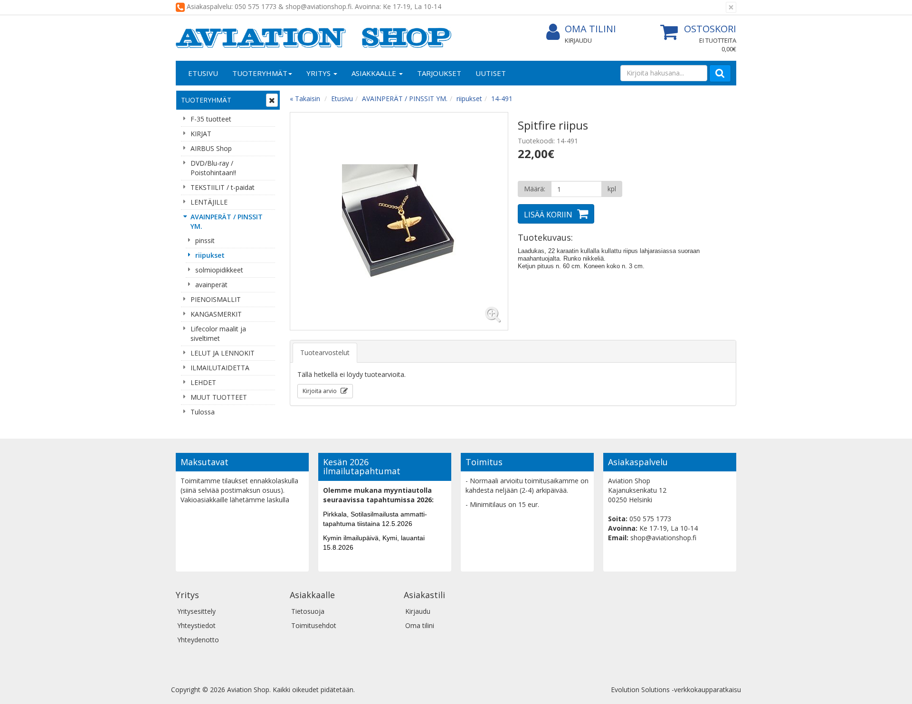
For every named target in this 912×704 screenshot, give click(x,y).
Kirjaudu (578, 40)
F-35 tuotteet (210, 118)
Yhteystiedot (196, 625)
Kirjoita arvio (320, 391)
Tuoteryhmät (259, 73)
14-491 (502, 98)
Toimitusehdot (313, 625)
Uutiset (490, 73)
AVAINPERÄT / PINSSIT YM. (226, 221)
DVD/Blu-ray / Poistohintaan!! (213, 168)
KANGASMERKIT (216, 314)
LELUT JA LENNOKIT (222, 352)
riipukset (210, 255)
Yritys (319, 73)
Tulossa (202, 411)
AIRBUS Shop (211, 148)
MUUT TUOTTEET (218, 397)
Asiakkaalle (375, 73)
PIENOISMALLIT (215, 299)
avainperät (211, 284)
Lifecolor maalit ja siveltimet (218, 333)
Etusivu (203, 73)
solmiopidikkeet (219, 269)
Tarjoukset (439, 73)
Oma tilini (590, 28)
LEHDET (203, 382)
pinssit (205, 240)
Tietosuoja (307, 611)
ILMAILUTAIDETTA (219, 367)
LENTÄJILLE (209, 202)
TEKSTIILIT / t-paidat (222, 187)
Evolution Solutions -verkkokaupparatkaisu (676, 689)
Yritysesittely (196, 611)
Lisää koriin (548, 214)
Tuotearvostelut (325, 352)
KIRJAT (200, 133)
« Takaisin (305, 98)
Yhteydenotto (198, 639)
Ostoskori (710, 28)
